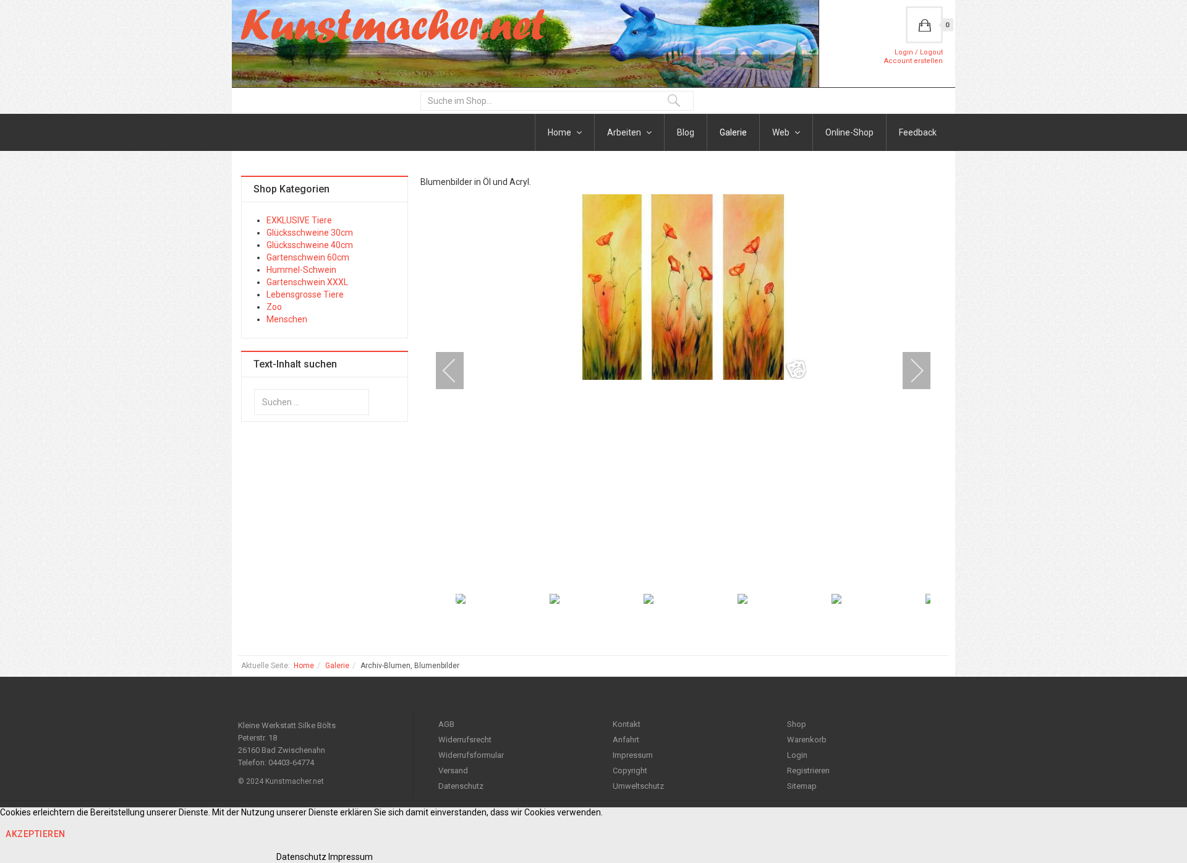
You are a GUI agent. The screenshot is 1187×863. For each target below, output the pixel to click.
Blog (685, 132)
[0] (924, 24)
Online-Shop (849, 132)
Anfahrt (626, 739)
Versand (453, 770)
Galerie (733, 132)
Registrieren (808, 770)
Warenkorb (807, 739)
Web (781, 132)
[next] (908, 371)
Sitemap (802, 786)
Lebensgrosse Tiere (305, 294)
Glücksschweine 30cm (309, 233)
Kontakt (626, 724)
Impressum (633, 755)
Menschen (286, 319)
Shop (796, 724)
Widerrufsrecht (464, 739)
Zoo (274, 307)
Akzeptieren (36, 834)
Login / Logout (919, 52)
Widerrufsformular (471, 755)
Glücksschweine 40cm (309, 245)
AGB (446, 724)
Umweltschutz (638, 786)
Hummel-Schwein (301, 270)
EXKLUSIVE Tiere (299, 220)
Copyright (630, 770)
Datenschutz (460, 786)
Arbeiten (625, 132)
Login (797, 755)
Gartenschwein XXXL (307, 282)
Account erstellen (913, 61)
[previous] (457, 371)
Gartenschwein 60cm (307, 257)
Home (560, 132)
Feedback (918, 132)
